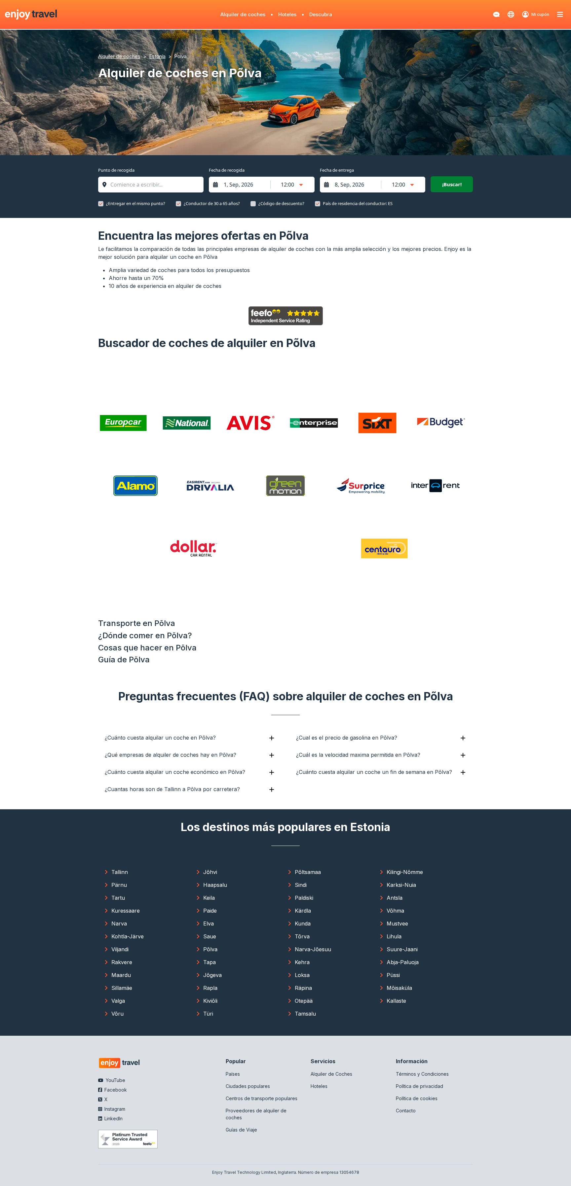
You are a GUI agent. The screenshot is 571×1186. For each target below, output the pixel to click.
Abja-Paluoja (403, 962)
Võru (117, 1013)
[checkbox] (100, 203)
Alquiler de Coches (331, 1074)
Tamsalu (305, 1013)
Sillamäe (121, 988)
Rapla (210, 988)
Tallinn (119, 872)
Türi (208, 1013)
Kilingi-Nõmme (405, 872)
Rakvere (121, 962)
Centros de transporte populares (261, 1098)
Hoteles (287, 14)
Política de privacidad (419, 1086)
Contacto (406, 1110)
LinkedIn (113, 1118)
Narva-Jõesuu (313, 949)
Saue (209, 936)
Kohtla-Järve (127, 936)
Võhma (395, 910)
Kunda (303, 923)
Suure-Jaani (402, 949)
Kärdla (303, 910)
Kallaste (396, 1000)
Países (233, 1074)
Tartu (118, 897)
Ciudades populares (248, 1086)
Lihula (394, 936)
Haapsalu (215, 885)
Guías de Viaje (241, 1130)
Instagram (114, 1109)
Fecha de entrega (337, 170)
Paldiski (304, 897)
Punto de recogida (116, 170)
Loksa (302, 975)
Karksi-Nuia (401, 885)
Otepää (304, 1000)
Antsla (394, 897)
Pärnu (119, 885)
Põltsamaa (308, 872)
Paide (210, 910)
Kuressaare (125, 910)
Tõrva (302, 936)
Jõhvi (210, 872)
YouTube (114, 1080)
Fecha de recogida (227, 170)
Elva (208, 923)
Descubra (320, 14)
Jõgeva (212, 975)
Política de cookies (417, 1098)
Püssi (393, 975)
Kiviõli (210, 1000)
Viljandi (120, 949)
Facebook (115, 1090)
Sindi (301, 885)
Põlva (210, 949)
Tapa (209, 962)
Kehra (302, 962)
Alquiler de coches (242, 14)
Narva (119, 923)
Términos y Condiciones (422, 1074)
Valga (118, 1000)
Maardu (121, 975)
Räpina (303, 988)
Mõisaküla (399, 988)
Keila (209, 897)
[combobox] (154, 185)
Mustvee (397, 923)
